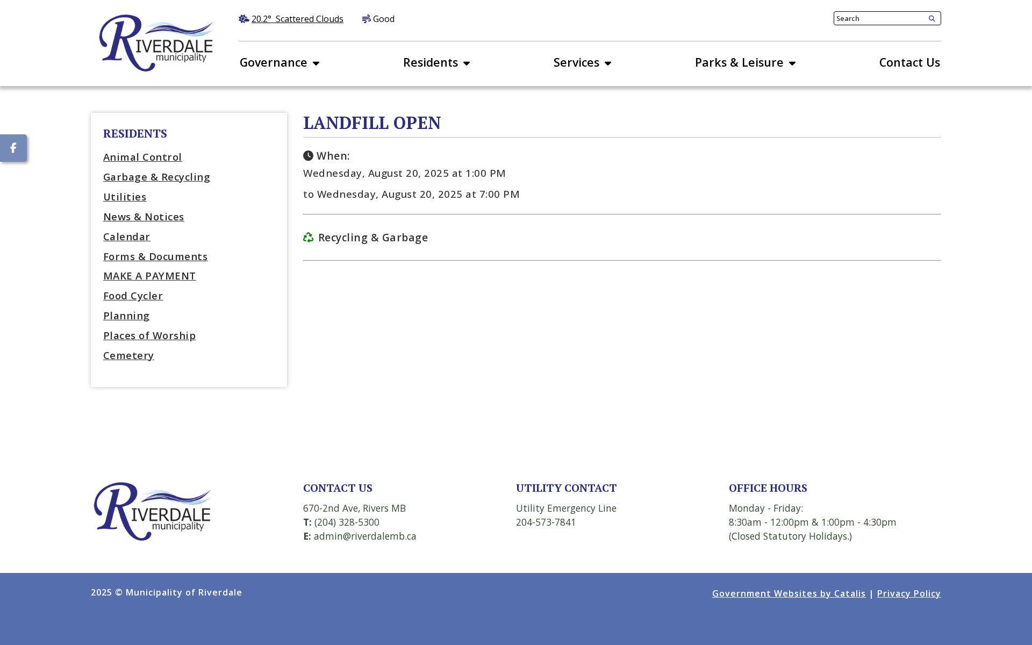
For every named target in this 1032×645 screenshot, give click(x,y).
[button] (929, 18)
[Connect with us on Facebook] (13, 148)
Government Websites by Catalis (789, 593)
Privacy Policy (909, 593)
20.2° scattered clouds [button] (297, 19)
